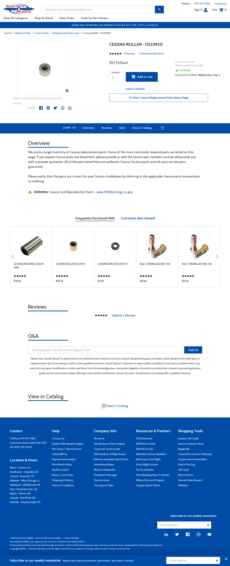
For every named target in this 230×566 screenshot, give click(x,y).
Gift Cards (183, 469)
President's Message (105, 475)
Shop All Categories (16, 18)
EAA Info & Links (144, 449)
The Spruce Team (104, 485)
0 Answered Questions (151, 53)
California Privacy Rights (21, 538)
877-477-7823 (202, 3)
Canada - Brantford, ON (22, 497)
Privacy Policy (78, 541)
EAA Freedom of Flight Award (109, 454)
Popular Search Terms (148, 485)
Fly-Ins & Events (145, 469)
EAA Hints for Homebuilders (151, 454)
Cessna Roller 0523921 (70, 263)
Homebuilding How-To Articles (153, 475)
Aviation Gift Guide (188, 438)
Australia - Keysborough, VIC (25, 502)
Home (8, 33)
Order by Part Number (94, 18)
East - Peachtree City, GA (23, 489)
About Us (99, 438)
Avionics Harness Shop (191, 443)
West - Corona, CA (20, 467)
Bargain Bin (184, 449)
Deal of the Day (186, 464)
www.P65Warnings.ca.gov (114, 192)
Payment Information (64, 459)
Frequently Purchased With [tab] (95, 218)
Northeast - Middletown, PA (25, 484)
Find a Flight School (147, 464)
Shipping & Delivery (62, 480)
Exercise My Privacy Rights (48, 538)
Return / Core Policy (63, 475)
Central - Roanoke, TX (22, 476)
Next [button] (217, 257)
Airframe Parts (23, 33)
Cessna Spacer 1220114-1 (113, 263)
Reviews (106, 128)
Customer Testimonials (107, 449)
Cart (219, 9)
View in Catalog (141, 128)
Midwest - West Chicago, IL (25, 480)
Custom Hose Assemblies (192, 459)
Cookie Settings (71, 538)
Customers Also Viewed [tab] (138, 218)
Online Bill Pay (59, 454)
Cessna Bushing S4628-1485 (29, 265)
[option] (44, 69)
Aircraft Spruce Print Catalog (109, 443)
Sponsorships (102, 480)
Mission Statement (104, 469)
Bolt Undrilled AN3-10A (155, 263)
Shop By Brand (43, 18)
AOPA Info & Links (145, 443)
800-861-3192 (38, 442)
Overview (88, 128)
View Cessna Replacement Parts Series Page (160, 97)
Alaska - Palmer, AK (20, 493)
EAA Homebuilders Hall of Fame (111, 459)
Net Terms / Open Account (67, 449)
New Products (185, 475)
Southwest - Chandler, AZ (24, 471)
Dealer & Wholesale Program (68, 443)
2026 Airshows (144, 438)
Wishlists (185, 3)
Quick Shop (31, 281)
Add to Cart (144, 76)
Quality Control (60, 469)
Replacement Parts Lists (66, 33)
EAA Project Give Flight (148, 459)
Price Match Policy (62, 464)
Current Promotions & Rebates (195, 454)
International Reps (104, 464)
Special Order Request (190, 480)
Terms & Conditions (63, 485)
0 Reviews (129, 53)
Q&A (122, 128)
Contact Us (220, 3)
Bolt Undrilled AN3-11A (196, 263)
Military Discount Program (150, 480)
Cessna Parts (41, 33)
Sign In (198, 9)
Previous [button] (13, 257)
